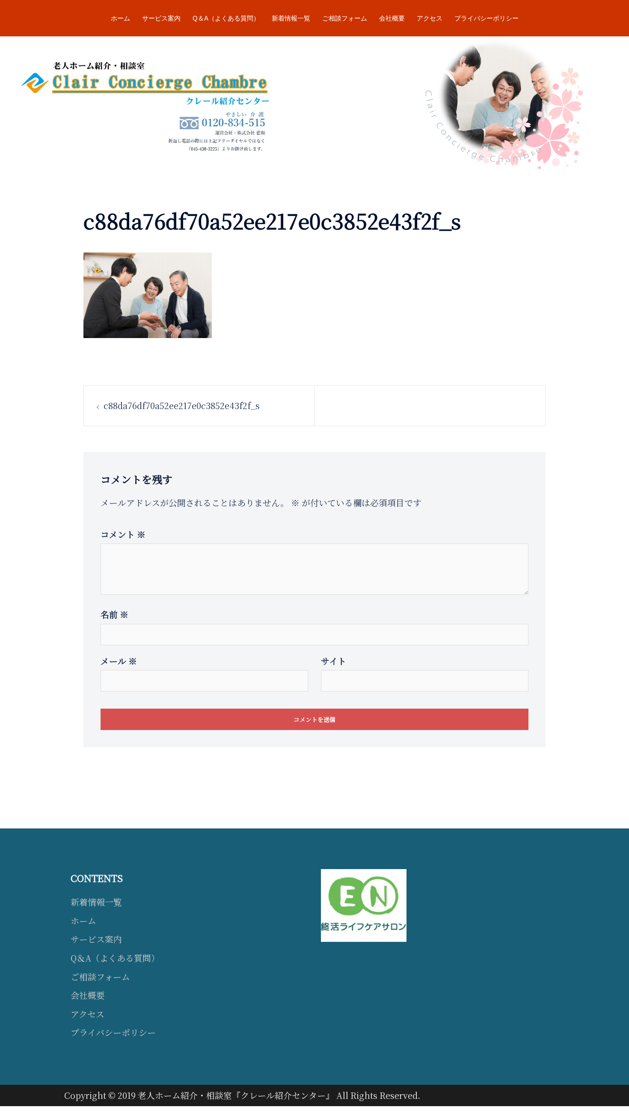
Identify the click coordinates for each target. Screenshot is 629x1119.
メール (119, 661)
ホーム (120, 18)
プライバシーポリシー (486, 18)
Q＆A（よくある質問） (226, 18)
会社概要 (392, 18)
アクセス (429, 18)
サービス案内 (161, 18)
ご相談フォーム (344, 18)
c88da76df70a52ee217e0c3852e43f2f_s (182, 405)
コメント (123, 534)
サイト (333, 661)
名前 (114, 614)
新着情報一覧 (291, 18)
